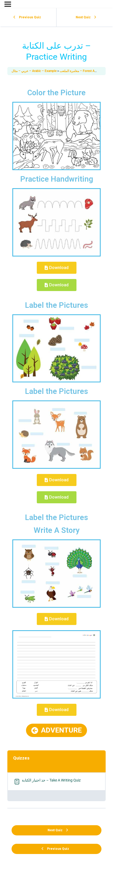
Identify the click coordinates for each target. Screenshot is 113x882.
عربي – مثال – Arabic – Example (34, 71)
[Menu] (8, 4)
